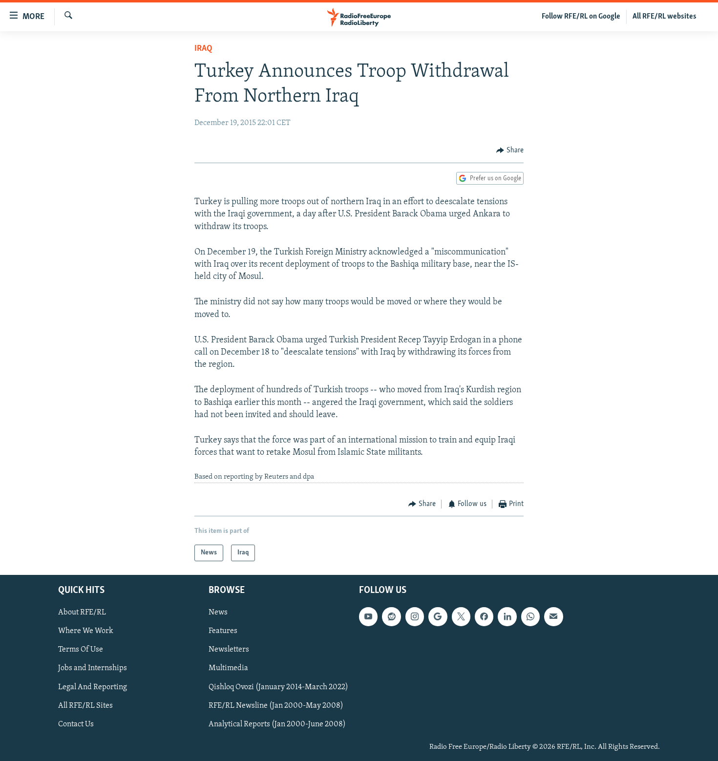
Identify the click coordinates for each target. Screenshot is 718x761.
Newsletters (229, 650)
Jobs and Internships (92, 669)
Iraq (203, 48)
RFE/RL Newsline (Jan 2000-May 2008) (276, 706)
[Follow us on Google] (437, 617)
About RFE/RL (82, 613)
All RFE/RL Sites (85, 706)
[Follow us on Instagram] (414, 617)
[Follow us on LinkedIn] (507, 617)
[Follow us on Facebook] (484, 617)
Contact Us (76, 724)
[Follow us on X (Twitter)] (461, 617)
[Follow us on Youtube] (368, 617)
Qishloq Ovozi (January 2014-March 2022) (278, 687)
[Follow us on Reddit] (391, 617)
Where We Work (85, 631)
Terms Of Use (80, 650)
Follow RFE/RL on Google (581, 17)
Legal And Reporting (92, 687)
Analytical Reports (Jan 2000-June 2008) (277, 724)
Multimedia (228, 669)
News (218, 613)
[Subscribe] (553, 617)
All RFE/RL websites (665, 17)
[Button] (510, 150)
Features (223, 631)
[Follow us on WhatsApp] (530, 617)
